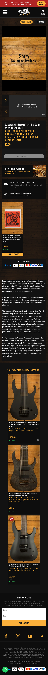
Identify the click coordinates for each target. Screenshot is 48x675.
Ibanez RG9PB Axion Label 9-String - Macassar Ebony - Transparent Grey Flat (24, 497)
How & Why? (41, 3)
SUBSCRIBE (24, 623)
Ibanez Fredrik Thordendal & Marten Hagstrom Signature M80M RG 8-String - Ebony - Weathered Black (24, 427)
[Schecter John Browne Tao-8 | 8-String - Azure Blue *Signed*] (24, 58)
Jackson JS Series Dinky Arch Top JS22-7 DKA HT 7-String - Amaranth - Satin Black (24, 567)
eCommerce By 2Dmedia (16, 664)
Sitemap (37, 661)
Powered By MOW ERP (32, 664)
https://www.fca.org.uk (36, 657)
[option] (28, 106)
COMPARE (40, 22)
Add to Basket (13, 254)
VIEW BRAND (26, 22)
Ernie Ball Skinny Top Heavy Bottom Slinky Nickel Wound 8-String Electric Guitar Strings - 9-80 (12, 238)
